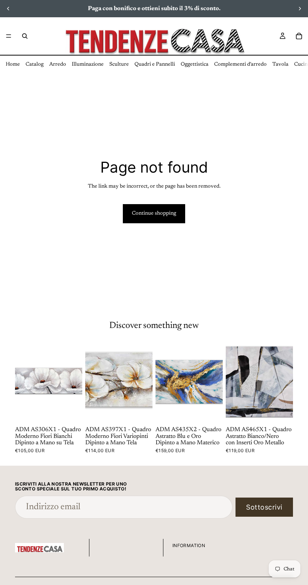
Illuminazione (88, 64)
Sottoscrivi (264, 507)
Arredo (57, 64)
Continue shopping (154, 213)
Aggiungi (147, 412)
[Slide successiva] (299, 8)
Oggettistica (194, 64)
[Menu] (8, 36)
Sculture (119, 64)
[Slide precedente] (8, 8)
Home (13, 64)
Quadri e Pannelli (154, 64)
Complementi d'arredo (240, 64)
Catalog (35, 64)
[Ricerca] (25, 36)
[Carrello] (299, 36)
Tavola (280, 64)
